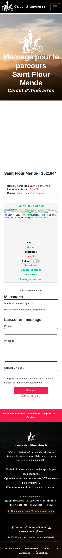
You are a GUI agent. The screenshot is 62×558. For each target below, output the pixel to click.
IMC (41, 531)
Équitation (41, 553)
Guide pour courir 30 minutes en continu (33, 511)
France (40, 193)
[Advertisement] (31, 138)
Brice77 (34, 189)
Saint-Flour (23, 193)
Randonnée (32, 548)
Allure (31, 527)
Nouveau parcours (14, 413)
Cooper (18, 527)
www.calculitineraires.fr (31, 445)
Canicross (24, 553)
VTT (56, 548)
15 (32, 193)
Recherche (34, 413)
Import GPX (50, 413)
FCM (43, 527)
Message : (10, 340)
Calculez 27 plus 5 (14, 367)
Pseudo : (9, 326)
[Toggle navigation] (55, 6)
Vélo (46, 548)
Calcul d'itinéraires (29, 6)
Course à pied (12, 548)
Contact (31, 417)
